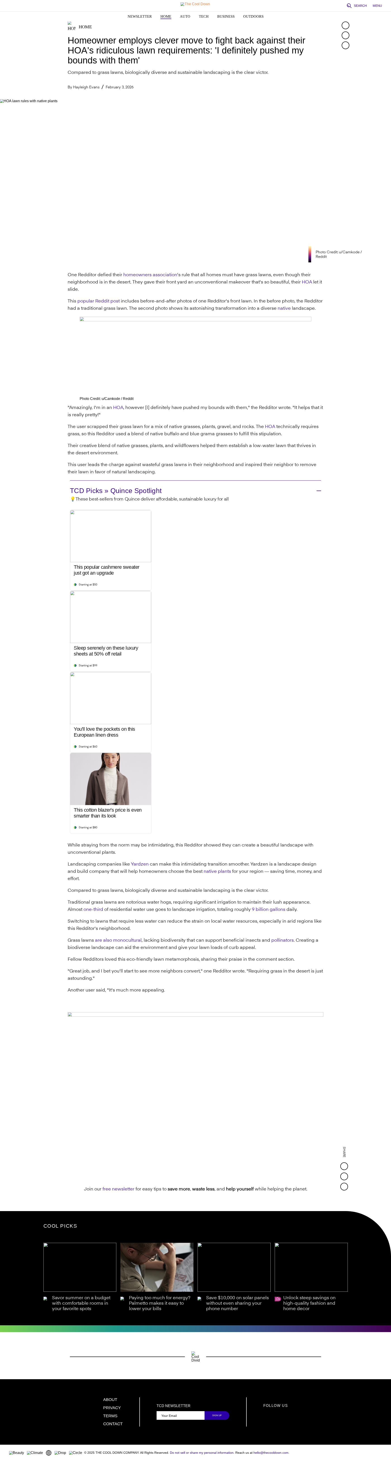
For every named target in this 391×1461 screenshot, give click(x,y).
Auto (185, 16)
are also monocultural (118, 940)
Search (360, 5)
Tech (204, 16)
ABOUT (110, 1399)
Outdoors (253, 16)
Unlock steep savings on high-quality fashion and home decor (309, 1303)
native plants (217, 871)
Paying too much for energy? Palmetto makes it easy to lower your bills (159, 1303)
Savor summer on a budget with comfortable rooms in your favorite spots (81, 1303)
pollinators (282, 940)
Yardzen (140, 864)
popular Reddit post (98, 301)
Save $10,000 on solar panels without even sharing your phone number (237, 1303)
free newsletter (118, 1189)
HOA (307, 282)
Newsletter (140, 16)
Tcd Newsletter (174, 1406)
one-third (93, 909)
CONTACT (113, 1424)
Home (165, 16)
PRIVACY (112, 1407)
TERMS (110, 1416)
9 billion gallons (268, 909)
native (284, 308)
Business (226, 16)
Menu (377, 5)
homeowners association (150, 275)
